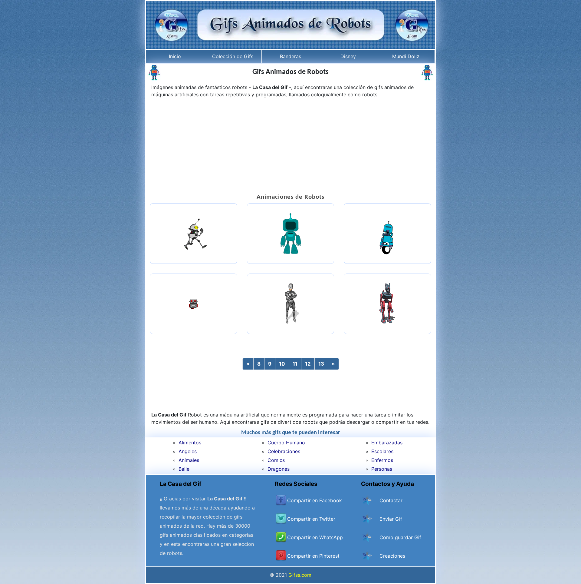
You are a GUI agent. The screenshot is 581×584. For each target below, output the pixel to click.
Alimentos (190, 443)
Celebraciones (284, 451)
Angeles (188, 451)
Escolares (382, 451)
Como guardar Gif (400, 537)
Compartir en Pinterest (313, 556)
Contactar (390, 500)
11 (295, 364)
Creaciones (392, 556)
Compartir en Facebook (314, 500)
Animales (189, 460)
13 (321, 364)
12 (308, 364)
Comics (276, 460)
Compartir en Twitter (311, 519)
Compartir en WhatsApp (315, 537)
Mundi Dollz (405, 56)
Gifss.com (299, 575)
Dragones (279, 469)
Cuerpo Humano (286, 443)
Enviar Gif (390, 519)
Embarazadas (386, 443)
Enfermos (382, 460)
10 (282, 364)
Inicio (175, 56)
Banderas (290, 56)
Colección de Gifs (232, 56)
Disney (348, 56)
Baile (184, 469)
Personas (381, 469)
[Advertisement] (290, 146)
